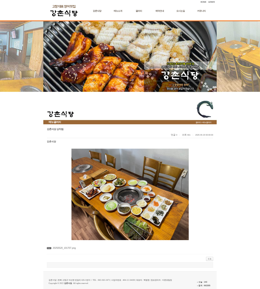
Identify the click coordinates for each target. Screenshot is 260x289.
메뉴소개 (118, 11)
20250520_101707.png (64, 248)
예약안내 (159, 11)
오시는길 (180, 11)
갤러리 (139, 11)
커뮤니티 (201, 11)
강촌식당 (97, 11)
